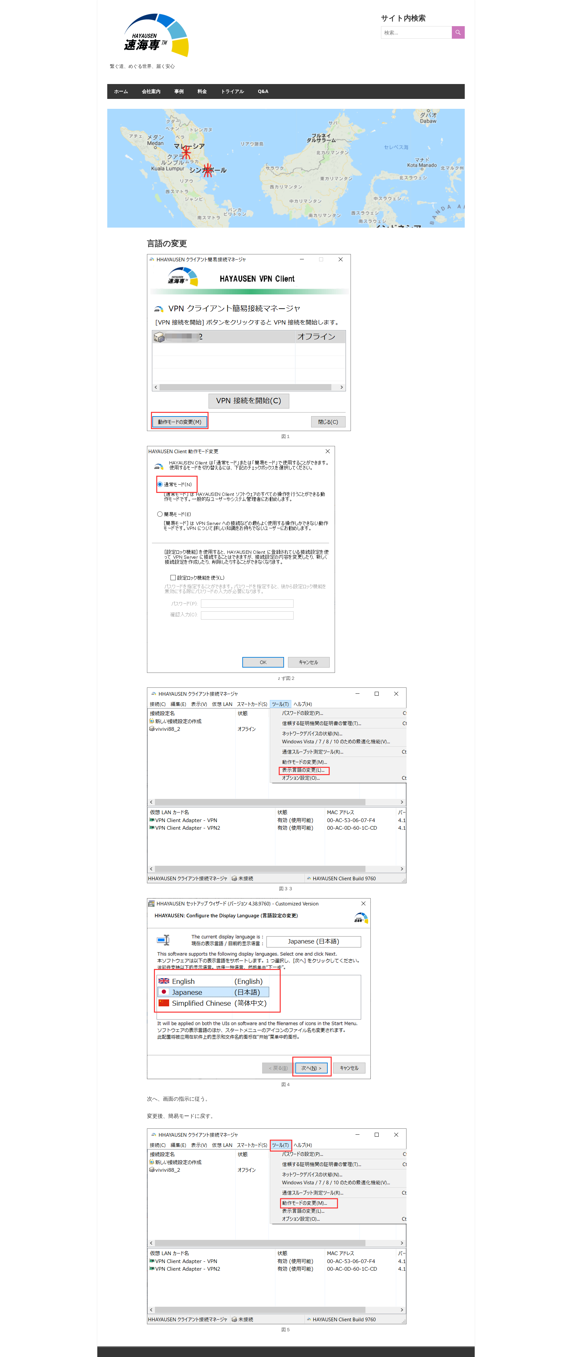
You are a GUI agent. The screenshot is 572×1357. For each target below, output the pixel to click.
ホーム (121, 91)
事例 (179, 91)
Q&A (263, 91)
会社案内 (151, 91)
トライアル (232, 91)
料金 (202, 91)
